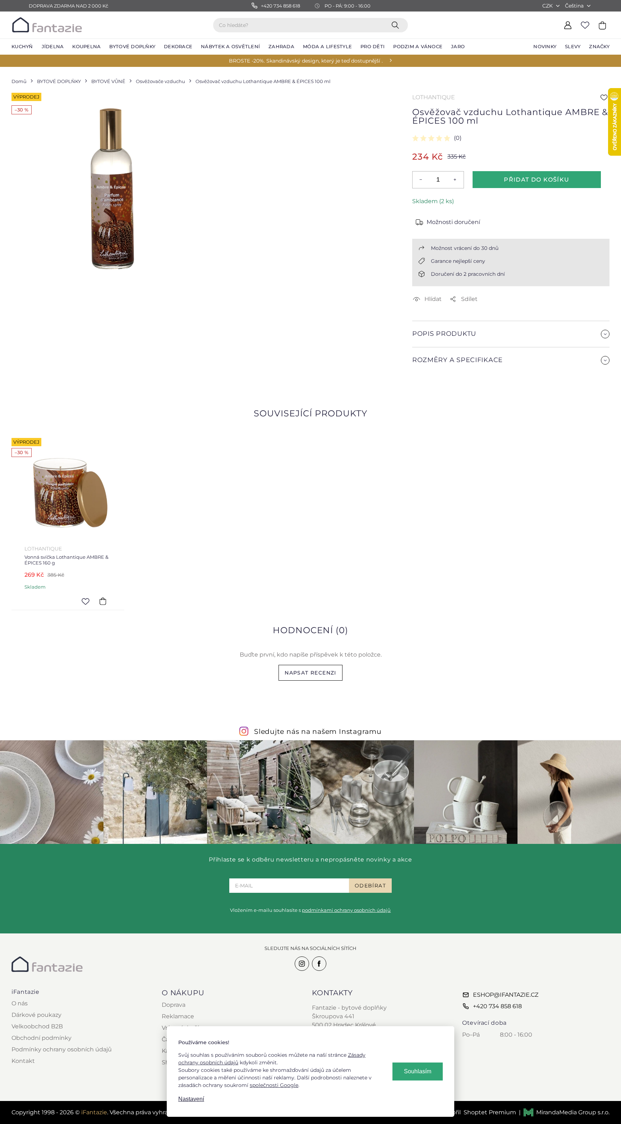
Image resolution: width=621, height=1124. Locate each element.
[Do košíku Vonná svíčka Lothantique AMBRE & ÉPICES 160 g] (102, 601)
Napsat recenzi (310, 673)
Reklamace (178, 1016)
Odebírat (370, 885)
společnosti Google (274, 1085)
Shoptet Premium (490, 1112)
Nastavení (191, 1099)
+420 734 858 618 (497, 1006)
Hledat (397, 24)
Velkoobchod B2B (37, 1026)
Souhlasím (417, 1071)
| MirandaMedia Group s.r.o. (564, 1112)
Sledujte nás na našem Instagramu (318, 731)
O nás (20, 1003)
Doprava (173, 1004)
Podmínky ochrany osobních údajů (62, 1049)
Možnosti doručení (453, 222)
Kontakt (23, 1060)
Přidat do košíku (536, 179)
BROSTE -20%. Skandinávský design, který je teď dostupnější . (306, 61)
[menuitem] (22, 47)
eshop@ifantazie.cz (505, 994)
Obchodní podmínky (42, 1037)
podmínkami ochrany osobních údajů (346, 910)
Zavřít (429, 377)
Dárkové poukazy (36, 1014)
